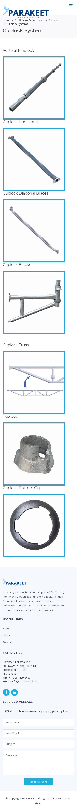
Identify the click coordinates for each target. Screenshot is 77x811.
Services (8, 642)
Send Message (38, 781)
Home (6, 628)
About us (8, 635)
